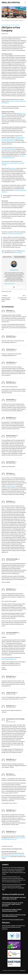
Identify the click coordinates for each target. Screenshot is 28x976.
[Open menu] (25, 3)
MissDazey (9, 310)
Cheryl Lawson (10, 349)
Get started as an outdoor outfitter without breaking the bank (12, 910)
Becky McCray (5, 33)
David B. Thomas (11, 435)
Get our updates (18, 252)
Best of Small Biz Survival (17, 919)
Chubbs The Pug (10, 692)
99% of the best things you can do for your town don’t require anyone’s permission (12, 904)
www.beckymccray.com (9, 283)
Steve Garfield (10, 462)
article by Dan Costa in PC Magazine (14, 233)
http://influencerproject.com (9, 659)
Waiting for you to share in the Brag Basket (6, 298)
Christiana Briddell (11, 632)
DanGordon (9, 501)
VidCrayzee (9, 473)
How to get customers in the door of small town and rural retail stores (13, 915)
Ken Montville (10, 399)
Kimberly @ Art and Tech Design (15, 719)
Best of (3, 25)
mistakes (13, 25)
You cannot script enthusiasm (22, 297)
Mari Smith (9, 774)
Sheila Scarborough (11, 559)
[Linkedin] (14, 287)
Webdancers (23, 970)
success (17, 25)
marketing (8, 25)
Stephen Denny (12, 168)
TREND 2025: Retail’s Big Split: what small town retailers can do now (14, 898)
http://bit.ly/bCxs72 (11, 486)
